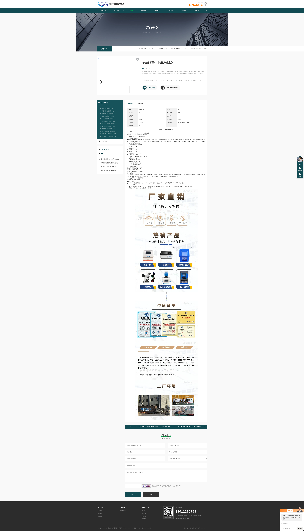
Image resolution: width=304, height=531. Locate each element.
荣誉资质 (170, 10)
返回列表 (167, 426)
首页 (148, 48)
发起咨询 (300, 528)
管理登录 (197, 528)
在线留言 (183, 10)
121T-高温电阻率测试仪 (108, 116)
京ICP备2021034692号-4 (145, 528)
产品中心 (130, 10)
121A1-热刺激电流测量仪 (108, 123)
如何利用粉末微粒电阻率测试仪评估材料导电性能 (110, 163)
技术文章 (157, 10)
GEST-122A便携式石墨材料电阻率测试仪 (146, 426)
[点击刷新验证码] (146, 486)
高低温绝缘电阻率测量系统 (109, 133)
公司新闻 (100, 513)
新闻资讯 (143, 10)
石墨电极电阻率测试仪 (175, 48)
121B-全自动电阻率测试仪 (109, 131)
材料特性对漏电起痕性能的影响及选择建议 (110, 159)
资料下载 (144, 513)
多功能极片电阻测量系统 (108, 128)
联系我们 (197, 10)
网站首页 (103, 10)
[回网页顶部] (300, 164)
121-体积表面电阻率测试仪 (109, 136)
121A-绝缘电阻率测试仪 (108, 118)
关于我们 (116, 10)
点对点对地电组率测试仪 (108, 121)
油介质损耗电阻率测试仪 (108, 126)
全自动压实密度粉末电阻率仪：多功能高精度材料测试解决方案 (110, 166)
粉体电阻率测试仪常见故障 (108, 170)
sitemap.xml (204, 528)
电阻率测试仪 (163, 48)
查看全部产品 (103, 141)
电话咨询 (300, 170)
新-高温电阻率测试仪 (107, 108)
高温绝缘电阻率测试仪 (108, 111)
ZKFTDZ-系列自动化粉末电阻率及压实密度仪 (190, 426)
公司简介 (100, 510)
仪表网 (192, 528)
